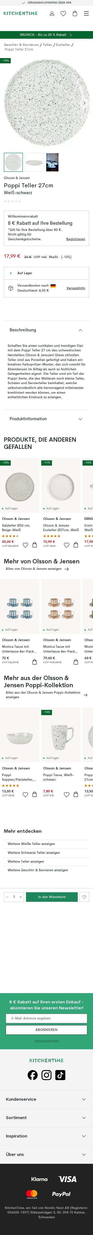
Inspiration (16, 1136)
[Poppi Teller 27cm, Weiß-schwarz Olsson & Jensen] (46, 102)
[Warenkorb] (75, 13)
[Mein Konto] (52, 13)
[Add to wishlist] (25, 545)
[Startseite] (20, 13)
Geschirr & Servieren (21, 45)
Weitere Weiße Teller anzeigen (31, 844)
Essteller (63, 45)
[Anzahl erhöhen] (20, 897)
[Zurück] (8, 103)
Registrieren (75, 239)
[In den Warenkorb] (34, 545)
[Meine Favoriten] (63, 13)
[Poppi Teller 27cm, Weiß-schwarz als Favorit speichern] (84, 897)
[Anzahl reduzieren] (7, 897)
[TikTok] (60, 1075)
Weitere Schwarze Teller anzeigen (34, 852)
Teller (47, 45)
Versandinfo (76, 288)
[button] (12, 201)
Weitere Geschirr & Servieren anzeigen (38, 870)
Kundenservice (21, 1099)
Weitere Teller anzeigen (26, 861)
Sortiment (16, 1117)
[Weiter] (84, 103)
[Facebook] (33, 1075)
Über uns (15, 1154)
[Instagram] (46, 1075)
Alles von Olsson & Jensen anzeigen (34, 569)
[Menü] (86, 13)
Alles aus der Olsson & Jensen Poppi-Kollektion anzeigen (43, 695)
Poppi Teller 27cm (19, 49)
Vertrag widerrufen (46, 1040)
